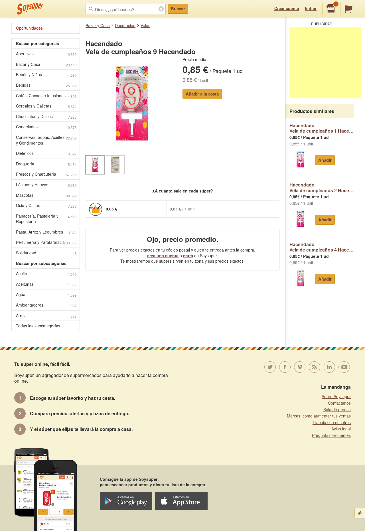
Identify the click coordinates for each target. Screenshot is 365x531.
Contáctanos (339, 403)
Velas (145, 25)
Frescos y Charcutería (46, 174)
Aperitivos (46, 54)
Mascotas (46, 195)
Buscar (178, 8)
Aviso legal (341, 428)
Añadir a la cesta (202, 94)
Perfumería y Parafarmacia (46, 242)
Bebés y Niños (46, 75)
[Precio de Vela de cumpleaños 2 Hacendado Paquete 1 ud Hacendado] (300, 219)
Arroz (46, 316)
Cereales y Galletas (46, 106)
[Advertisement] (325, 62)
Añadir (325, 160)
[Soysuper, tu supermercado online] (30, 9)
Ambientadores (46, 305)
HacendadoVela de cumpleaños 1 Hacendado (321, 128)
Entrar (311, 8)
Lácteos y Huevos (46, 185)
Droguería (46, 164)
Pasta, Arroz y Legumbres (46, 232)
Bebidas (46, 85)
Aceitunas (46, 284)
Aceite (46, 274)
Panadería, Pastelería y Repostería (46, 218)
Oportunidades (29, 28)
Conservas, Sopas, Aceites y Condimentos (46, 140)
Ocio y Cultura (46, 205)
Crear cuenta (286, 8)
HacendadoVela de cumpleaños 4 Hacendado (321, 247)
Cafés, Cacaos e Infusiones (46, 96)
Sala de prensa (337, 409)
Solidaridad (46, 253)
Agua (46, 294)
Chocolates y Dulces (46, 116)
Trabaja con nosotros (332, 422)
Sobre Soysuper (336, 396)
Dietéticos (46, 153)
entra (188, 255)
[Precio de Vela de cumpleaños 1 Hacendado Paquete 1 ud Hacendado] (300, 159)
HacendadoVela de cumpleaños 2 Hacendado (321, 187)
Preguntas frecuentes (331, 435)
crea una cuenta (163, 255)
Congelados (46, 127)
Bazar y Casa (98, 25)
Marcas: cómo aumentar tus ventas (319, 416)
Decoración (125, 25)
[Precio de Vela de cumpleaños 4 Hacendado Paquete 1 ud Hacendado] (300, 278)
